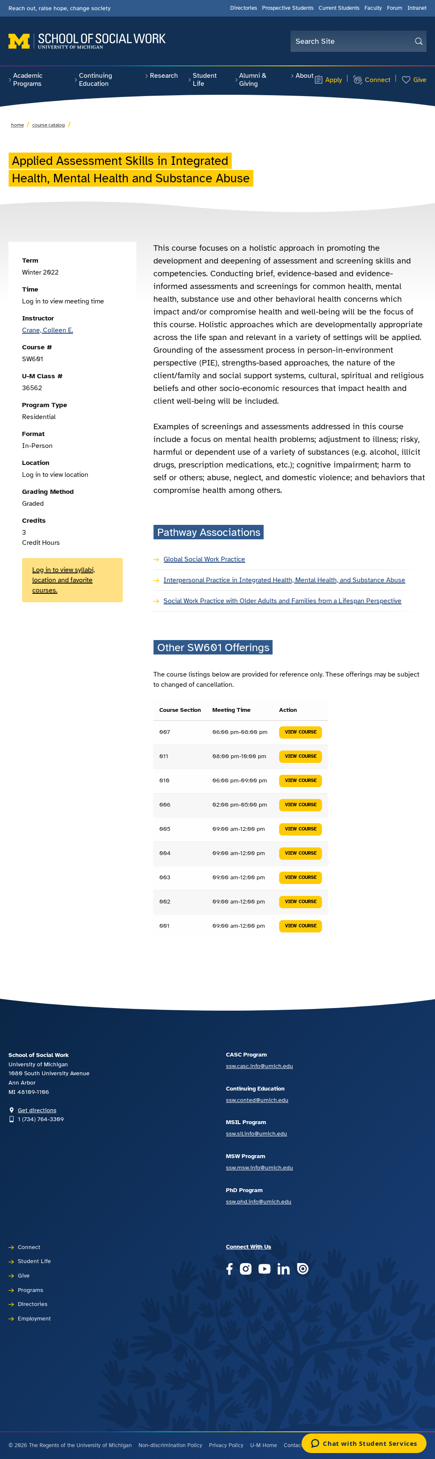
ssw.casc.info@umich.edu (259, 1066)
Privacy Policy (226, 1445)
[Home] (87, 41)
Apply (333, 80)
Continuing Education (95, 79)
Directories (243, 8)
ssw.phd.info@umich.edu (258, 1201)
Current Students (339, 8)
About (305, 75)
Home (17, 125)
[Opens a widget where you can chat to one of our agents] (364, 1444)
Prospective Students (288, 8)
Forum (394, 8)
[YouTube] (264, 1270)
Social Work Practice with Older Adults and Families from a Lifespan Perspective (282, 601)
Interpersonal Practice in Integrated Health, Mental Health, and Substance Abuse (284, 580)
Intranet (417, 8)
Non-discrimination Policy (170, 1445)
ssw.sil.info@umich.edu (256, 1133)
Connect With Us (248, 1246)
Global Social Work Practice (204, 559)
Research (164, 75)
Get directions (37, 1110)
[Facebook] (229, 1270)
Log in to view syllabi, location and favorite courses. (63, 580)
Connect (377, 80)
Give (420, 80)
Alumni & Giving (252, 79)
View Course (300, 732)
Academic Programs (27, 79)
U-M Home (263, 1445)
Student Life (205, 79)
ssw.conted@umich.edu (257, 1100)
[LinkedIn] (283, 1270)
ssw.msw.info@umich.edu (259, 1167)
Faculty (373, 8)
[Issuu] (303, 1270)
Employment (34, 1318)
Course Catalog (48, 125)
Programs (30, 1290)
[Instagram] (246, 1270)
